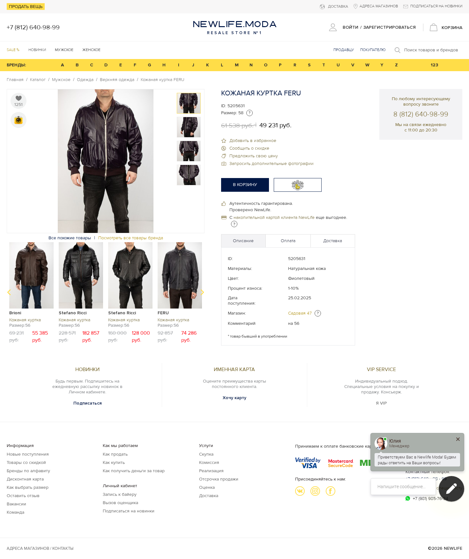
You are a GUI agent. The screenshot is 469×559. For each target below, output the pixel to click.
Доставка (332, 240)
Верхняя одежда (117, 79)
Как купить (114, 462)
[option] (189, 103)
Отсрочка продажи (218, 479)
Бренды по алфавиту (28, 470)
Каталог (38, 79)
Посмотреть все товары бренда (130, 238)
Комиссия (209, 462)
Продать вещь (25, 6)
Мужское (61, 79)
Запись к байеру (120, 494)
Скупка (206, 454)
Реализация (211, 470)
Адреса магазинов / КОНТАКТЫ (40, 548)
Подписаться (87, 403)
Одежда (85, 79)
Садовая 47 (300, 313)
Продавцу (343, 50)
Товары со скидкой (26, 462)
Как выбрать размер (27, 487)
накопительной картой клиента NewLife (274, 217)
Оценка (207, 487)
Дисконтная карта (25, 479)
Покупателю (373, 50)
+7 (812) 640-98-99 (33, 27)
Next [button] (202, 292)
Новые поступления (28, 454)
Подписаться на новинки (128, 511)
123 (434, 65)
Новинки (37, 50)
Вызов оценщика (120, 502)
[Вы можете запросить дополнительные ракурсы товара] (18, 120)
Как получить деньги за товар (134, 470)
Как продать (115, 454)
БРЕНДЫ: (16, 65)
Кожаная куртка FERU (162, 79)
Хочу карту (234, 397)
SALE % (13, 50)
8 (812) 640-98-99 (420, 114)
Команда (15, 512)
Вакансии (16, 504)
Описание (243, 240)
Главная (15, 79)
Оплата (288, 240)
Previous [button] (9, 292)
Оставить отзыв (23, 495)
